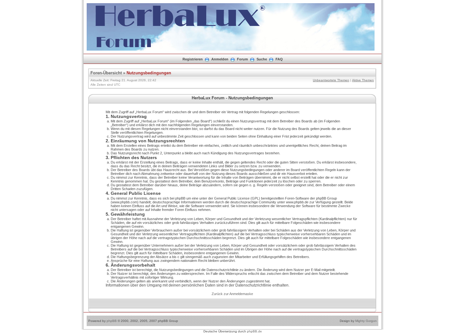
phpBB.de (254, 331)
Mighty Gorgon (366, 321)
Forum (242, 59)
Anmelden (219, 59)
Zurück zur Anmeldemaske (232, 294)
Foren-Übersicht (106, 73)
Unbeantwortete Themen (331, 80)
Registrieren (193, 59)
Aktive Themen (363, 80)
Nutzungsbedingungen (149, 73)
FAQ (279, 59)
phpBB (112, 321)
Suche (262, 59)
